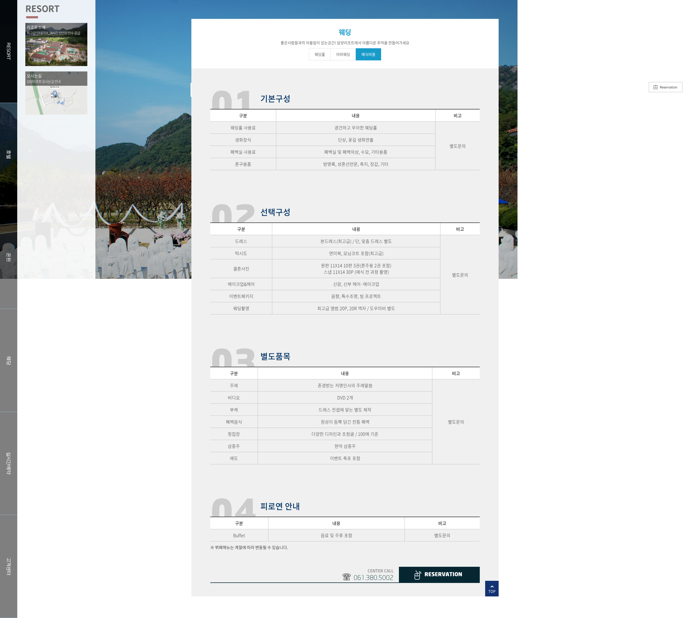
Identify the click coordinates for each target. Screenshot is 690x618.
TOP (491, 591)
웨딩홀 (8, 360)
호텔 (8, 154)
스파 (8, 257)
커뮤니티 (8, 566)
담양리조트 (8, 51)
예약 (8, 463)
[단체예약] (665, 86)
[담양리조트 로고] (651, 32)
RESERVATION (443, 575)
